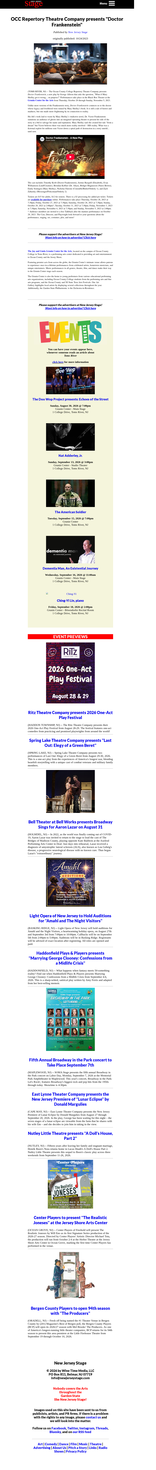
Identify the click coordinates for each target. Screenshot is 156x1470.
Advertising (41, 1448)
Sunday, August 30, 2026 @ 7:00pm (70, 405)
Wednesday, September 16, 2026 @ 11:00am (70, 574)
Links (93, 1448)
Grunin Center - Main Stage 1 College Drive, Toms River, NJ (70, 410)
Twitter (72, 1428)
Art (40, 1444)
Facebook (58, 1428)
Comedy (51, 1444)
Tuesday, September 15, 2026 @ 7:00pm (70, 518)
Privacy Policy (76, 1451)
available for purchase (41, 199)
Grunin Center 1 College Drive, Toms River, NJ (70, 523)
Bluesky (55, 1432)
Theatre (96, 1444)
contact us (93, 1417)
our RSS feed (82, 1432)
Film (73, 1444)
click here (57, 361)
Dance (63, 1444)
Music (83, 1444)
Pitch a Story (77, 1448)
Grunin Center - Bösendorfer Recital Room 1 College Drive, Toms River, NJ (70, 612)
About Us (59, 1448)
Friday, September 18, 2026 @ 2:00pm (70, 606)
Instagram (86, 1428)
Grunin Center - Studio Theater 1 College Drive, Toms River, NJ (70, 467)
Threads (102, 1428)
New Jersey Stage (78, 32)
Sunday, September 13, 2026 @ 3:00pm (70, 462)
